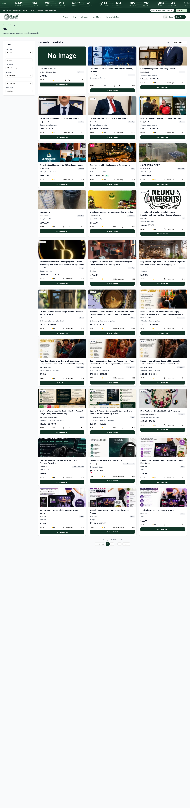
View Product (63, 84)
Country (8, 80)
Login (171, 17)
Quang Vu (93, 168)
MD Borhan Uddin (146, 318)
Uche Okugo (94, 75)
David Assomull (145, 168)
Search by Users (10, 57)
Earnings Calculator (113, 17)
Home (5, 25)
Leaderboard (17, 10)
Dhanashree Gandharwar (148, 414)
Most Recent (178, 42)
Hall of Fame (96, 17)
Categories (9, 72)
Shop (74, 17)
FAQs (32, 10)
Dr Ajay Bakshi (145, 72)
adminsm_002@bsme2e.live (48, 72)
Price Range (9, 88)
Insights (25, 10)
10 (119, 544)
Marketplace (14, 25)
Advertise (84, 17)
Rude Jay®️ (43, 467)
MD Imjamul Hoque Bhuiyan (48, 417)
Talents (65, 17)
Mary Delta (143, 467)
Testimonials (7, 10)
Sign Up (179, 17)
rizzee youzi (93, 268)
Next (125, 544)
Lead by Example (50, 10)
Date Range (9, 64)
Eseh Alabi (143, 218)
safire (41, 318)
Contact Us (39, 10)
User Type (9, 49)
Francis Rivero (44, 268)
